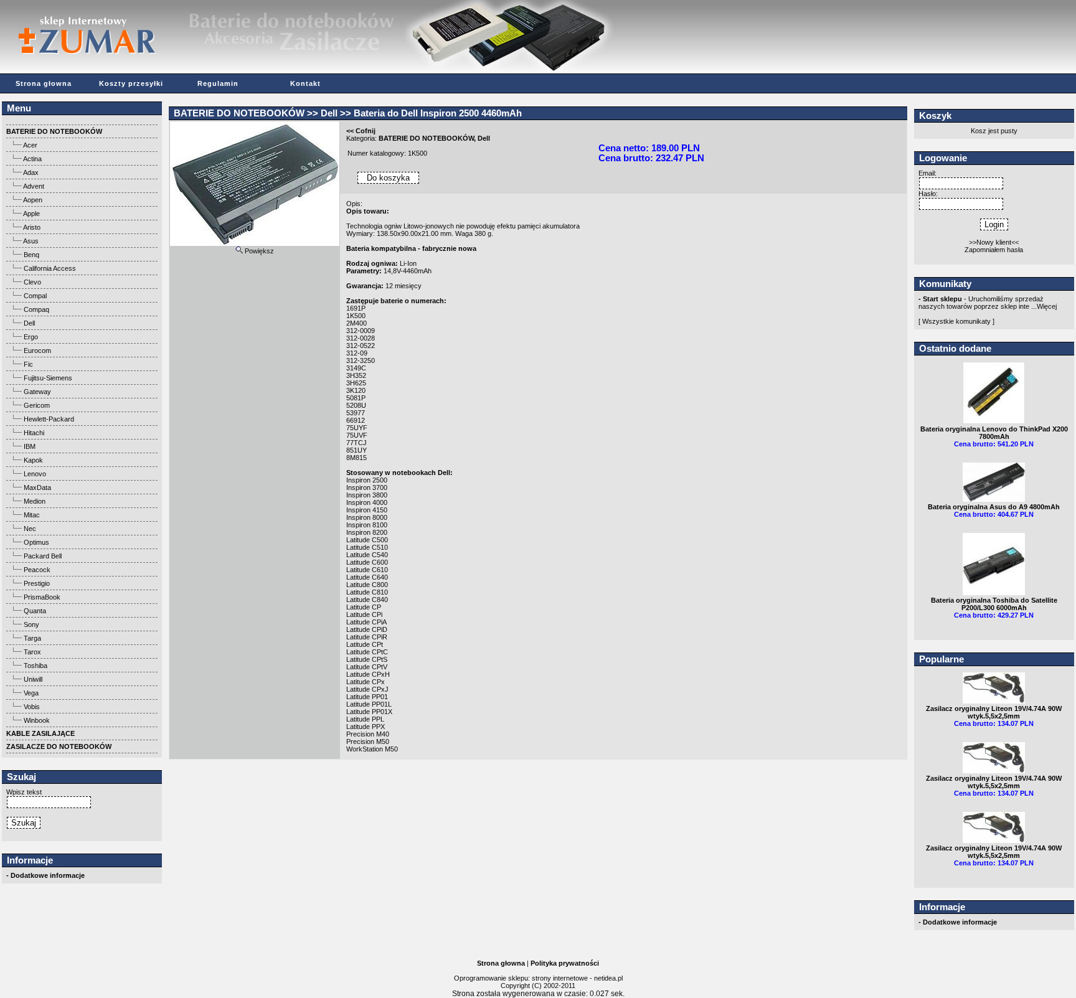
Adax (31, 172)
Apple (31, 213)
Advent (33, 186)
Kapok (33, 460)
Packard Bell (43, 556)
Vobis (32, 706)
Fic (28, 364)
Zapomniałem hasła (994, 249)
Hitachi (34, 432)
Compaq (36, 309)
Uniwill (33, 679)
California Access (50, 268)
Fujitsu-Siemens (48, 378)
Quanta (35, 610)
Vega (31, 693)
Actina (32, 158)
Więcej (1047, 306)
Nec (30, 528)
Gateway (37, 391)
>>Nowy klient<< (994, 242)
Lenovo (35, 474)
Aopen (32, 200)
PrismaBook (42, 597)
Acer (30, 145)
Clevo (32, 282)
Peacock (37, 569)
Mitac (32, 515)
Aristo (31, 227)
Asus (31, 241)
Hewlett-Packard (49, 419)
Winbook (37, 720)
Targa (32, 638)
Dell (29, 323)
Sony (31, 624)
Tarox (32, 652)
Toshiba (35, 665)
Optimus (36, 542)
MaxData (37, 487)
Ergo (31, 337)
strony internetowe (560, 978)
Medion (34, 501)
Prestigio (37, 583)
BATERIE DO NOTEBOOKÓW (239, 113)
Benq (31, 254)
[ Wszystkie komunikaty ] (956, 321)
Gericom (37, 405)
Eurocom (37, 350)
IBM (29, 446)
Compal (35, 295)
